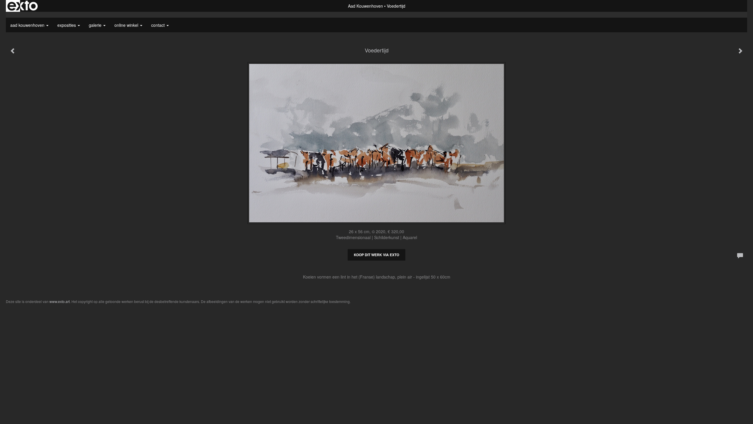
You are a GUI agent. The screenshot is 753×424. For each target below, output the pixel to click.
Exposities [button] (67, 25)
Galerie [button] (96, 25)
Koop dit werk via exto (376, 254)
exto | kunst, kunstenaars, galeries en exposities (22, 6)
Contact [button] (158, 25)
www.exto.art (59, 301)
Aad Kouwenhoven (365, 6)
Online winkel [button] (126, 25)
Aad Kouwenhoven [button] (28, 25)
